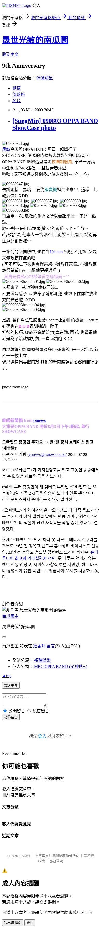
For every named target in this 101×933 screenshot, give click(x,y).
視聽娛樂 (42, 660)
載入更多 (11, 686)
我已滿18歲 (12, 923)
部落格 (18, 94)
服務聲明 (56, 861)
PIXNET (24, 856)
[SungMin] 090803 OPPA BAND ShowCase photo (55, 124)
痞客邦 (39, 646)
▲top (6, 675)
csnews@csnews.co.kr (47, 454)
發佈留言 (11, 717)
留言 (51, 646)
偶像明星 (44, 78)
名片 (16, 101)
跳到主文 (10, 54)
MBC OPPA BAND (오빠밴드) (60, 666)
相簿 (16, 88)
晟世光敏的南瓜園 (35, 40)
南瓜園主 (10, 616)
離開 (29, 923)
